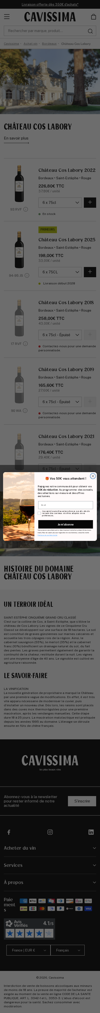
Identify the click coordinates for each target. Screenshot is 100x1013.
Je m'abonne (66, 524)
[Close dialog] (93, 476)
